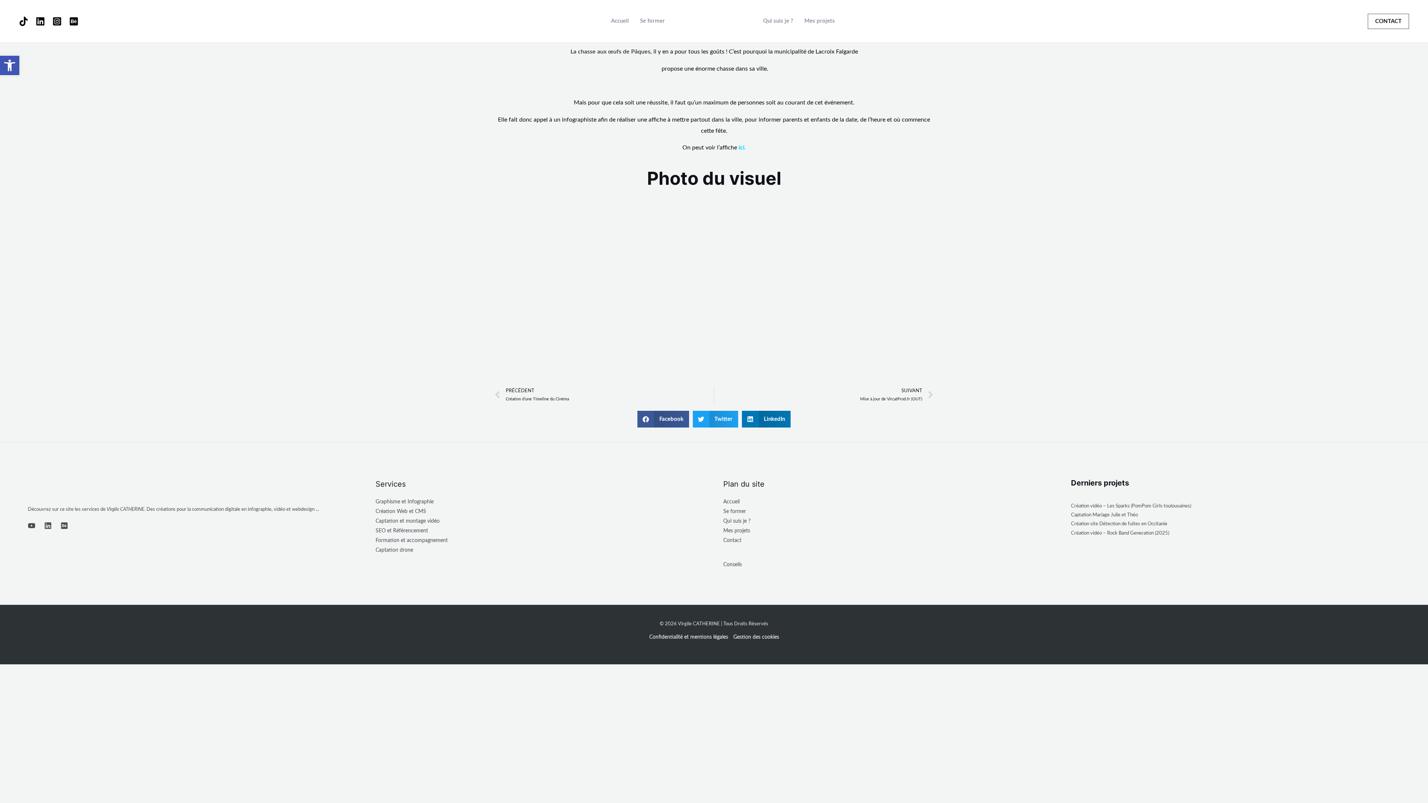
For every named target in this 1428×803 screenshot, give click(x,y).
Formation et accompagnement (412, 540)
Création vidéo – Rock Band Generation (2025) (1120, 533)
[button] (1388, 21)
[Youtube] (31, 525)
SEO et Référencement (402, 530)
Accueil (620, 21)
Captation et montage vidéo (408, 521)
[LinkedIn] (40, 21)
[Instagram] (57, 21)
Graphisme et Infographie (405, 501)
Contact (732, 540)
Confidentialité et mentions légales (688, 637)
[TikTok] (23, 21)
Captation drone (394, 550)
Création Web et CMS (401, 511)
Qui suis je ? (778, 21)
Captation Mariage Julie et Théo (1104, 515)
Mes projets (819, 21)
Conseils (732, 564)
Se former (652, 21)
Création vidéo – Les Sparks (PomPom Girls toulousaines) (1131, 506)
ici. (742, 148)
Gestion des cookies (756, 637)
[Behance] (73, 21)
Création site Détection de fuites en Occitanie (1119, 524)
